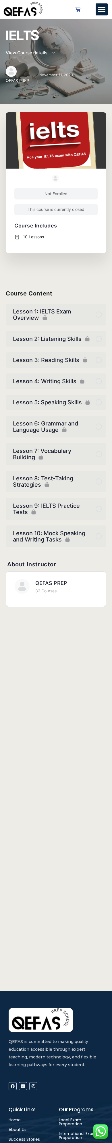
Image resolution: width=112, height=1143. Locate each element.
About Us (17, 1129)
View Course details (27, 52)
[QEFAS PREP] (22, 586)
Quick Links (22, 1109)
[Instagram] (33, 1086)
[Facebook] (13, 1086)
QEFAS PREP (51, 583)
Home (15, 1120)
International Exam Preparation (77, 1135)
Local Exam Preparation (70, 1122)
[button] (102, 9)
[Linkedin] (23, 1086)
